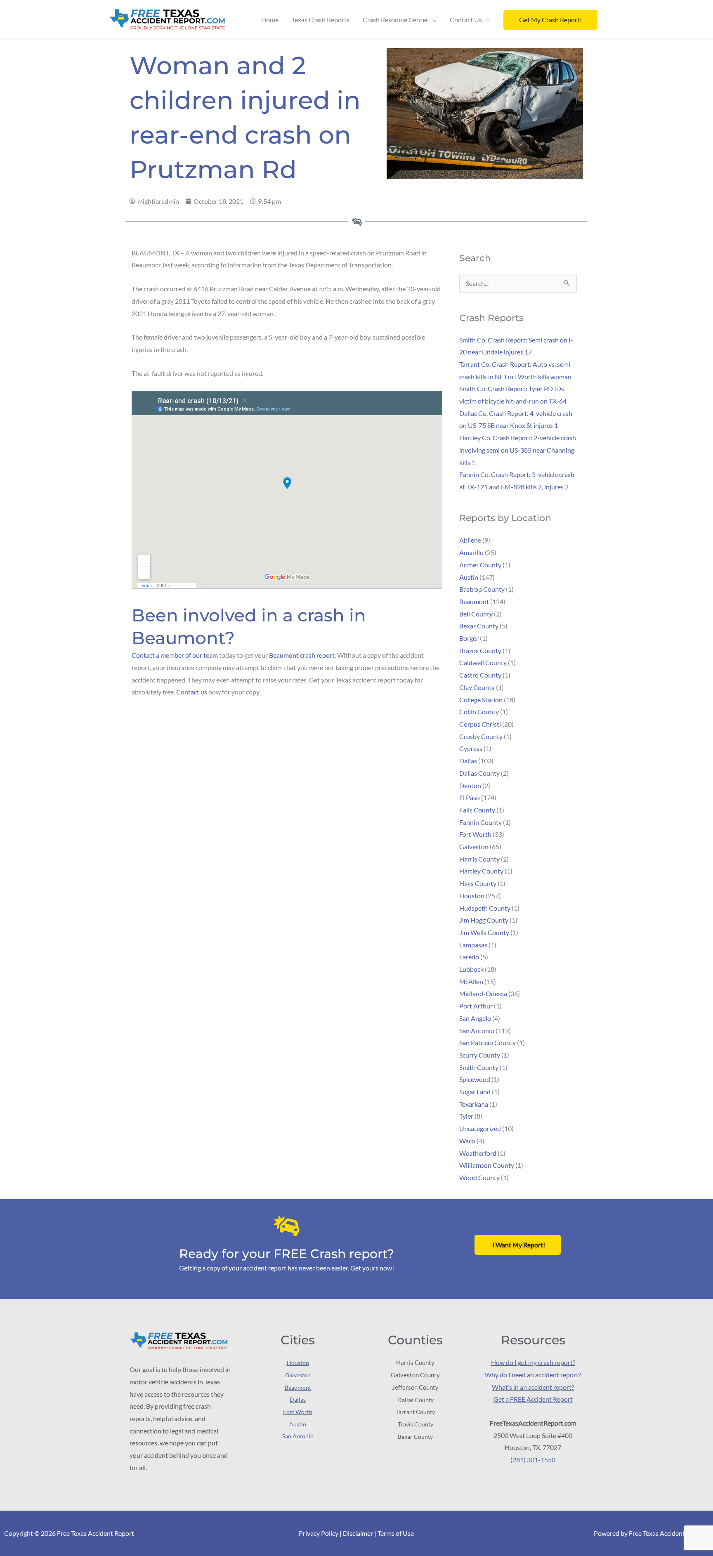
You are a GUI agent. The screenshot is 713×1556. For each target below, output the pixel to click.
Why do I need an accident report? (533, 1375)
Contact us (191, 692)
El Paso (469, 797)
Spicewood (474, 1079)
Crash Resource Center (395, 20)
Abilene (470, 540)
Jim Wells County (484, 932)
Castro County (480, 675)
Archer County (480, 565)
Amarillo (471, 552)
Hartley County (481, 871)
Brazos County (480, 650)
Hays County (477, 883)
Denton (470, 785)
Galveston (474, 846)
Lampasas (473, 945)
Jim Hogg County (483, 920)
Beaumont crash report (302, 655)
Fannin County (480, 822)
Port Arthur (476, 1006)
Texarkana (473, 1104)
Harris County (479, 859)
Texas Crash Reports (320, 20)
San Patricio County (487, 1042)
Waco (467, 1141)
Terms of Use (396, 1533)
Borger (469, 638)
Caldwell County (483, 662)
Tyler (466, 1116)
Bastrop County (482, 589)
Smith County (478, 1067)
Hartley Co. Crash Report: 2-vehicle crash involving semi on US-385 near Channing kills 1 (517, 450)
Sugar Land (475, 1092)
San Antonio (476, 1030)
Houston (471, 896)
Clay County (477, 687)
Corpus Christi (480, 724)
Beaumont (474, 601)
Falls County (477, 810)
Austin (468, 577)
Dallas (468, 761)
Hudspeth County (484, 908)
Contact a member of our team (175, 655)
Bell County (476, 614)
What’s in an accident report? (533, 1387)
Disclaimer (358, 1533)
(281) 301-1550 (532, 1460)
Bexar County (478, 626)
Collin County (479, 711)
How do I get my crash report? (533, 1362)
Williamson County (486, 1165)
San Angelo (475, 1018)
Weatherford (477, 1153)
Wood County (479, 1177)
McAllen (471, 981)
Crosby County (481, 736)
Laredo (469, 957)
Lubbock (471, 969)
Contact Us (466, 20)
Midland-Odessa (483, 993)
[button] (550, 20)
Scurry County (479, 1055)
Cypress (470, 748)
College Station (481, 700)
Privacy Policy (318, 1533)
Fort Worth (475, 834)
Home (270, 20)
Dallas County (479, 773)
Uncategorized (480, 1128)
